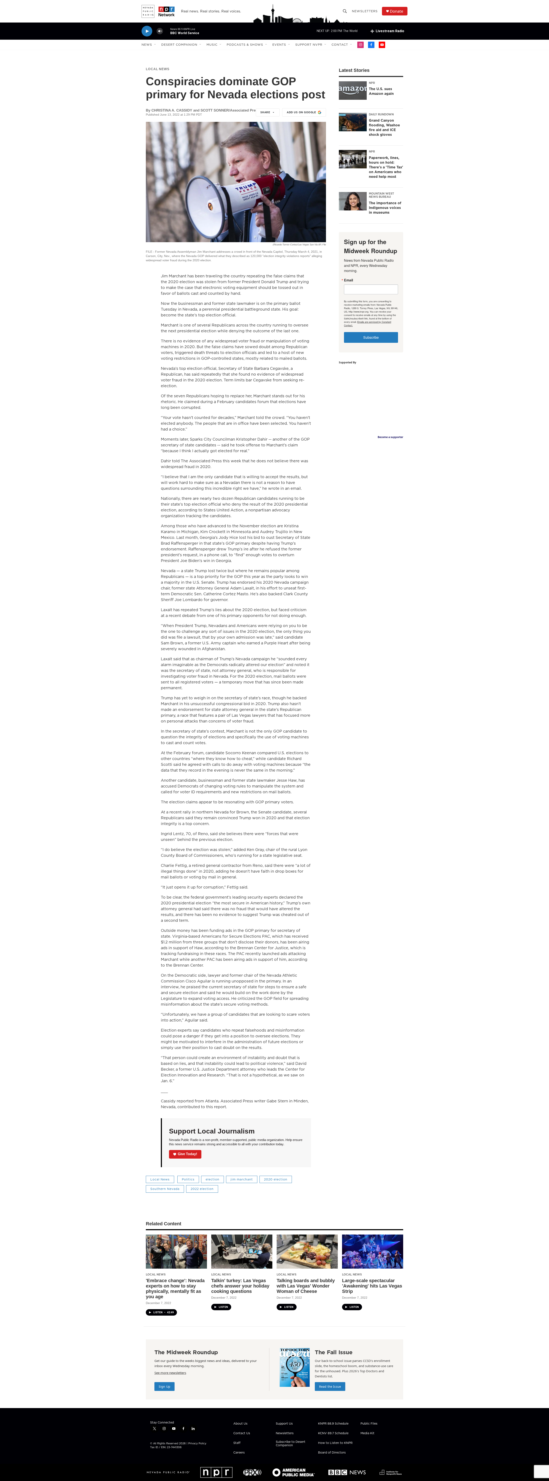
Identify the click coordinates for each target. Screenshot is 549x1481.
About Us (240, 1423)
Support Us (284, 1423)
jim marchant (242, 1179)
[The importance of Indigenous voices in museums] (353, 201)
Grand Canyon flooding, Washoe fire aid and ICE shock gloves (384, 127)
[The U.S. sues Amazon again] (353, 90)
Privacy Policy (197, 1443)
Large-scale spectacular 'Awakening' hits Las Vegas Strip (372, 1286)
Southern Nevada (164, 1189)
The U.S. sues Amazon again (381, 91)
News (147, 44)
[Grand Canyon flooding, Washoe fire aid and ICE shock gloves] (353, 122)
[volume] (159, 31)
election (212, 1179)
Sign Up (164, 1386)
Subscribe (371, 337)
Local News (157, 69)
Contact (340, 44)
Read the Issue (330, 1386)
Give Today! (187, 1154)
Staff (236, 1443)
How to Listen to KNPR (335, 1443)
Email (348, 280)
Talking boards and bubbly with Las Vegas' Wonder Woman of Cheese (306, 1286)
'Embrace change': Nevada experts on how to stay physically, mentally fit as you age (175, 1288)
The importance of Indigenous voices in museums (385, 208)
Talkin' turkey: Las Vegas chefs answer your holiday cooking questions (240, 1286)
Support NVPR (308, 44)
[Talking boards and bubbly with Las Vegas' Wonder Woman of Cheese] (307, 1252)
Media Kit (367, 1433)
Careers (239, 1452)
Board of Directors (332, 1452)
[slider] (166, 31)
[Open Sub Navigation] (155, 44)
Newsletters (365, 11)
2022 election (202, 1189)
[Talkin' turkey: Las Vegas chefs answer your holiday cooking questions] (241, 1252)
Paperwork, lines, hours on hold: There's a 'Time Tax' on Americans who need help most (386, 167)
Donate (396, 11)
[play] (146, 31)
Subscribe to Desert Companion (290, 1443)
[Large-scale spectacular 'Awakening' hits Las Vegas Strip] (372, 1252)
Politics (188, 1179)
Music (212, 44)
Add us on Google (301, 112)
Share (265, 112)
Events (279, 44)
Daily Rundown (381, 114)
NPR (372, 83)
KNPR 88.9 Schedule (333, 1423)
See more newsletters (170, 1373)
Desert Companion (179, 44)
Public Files (368, 1423)
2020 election (275, 1179)
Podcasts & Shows (245, 44)
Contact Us (241, 1433)
